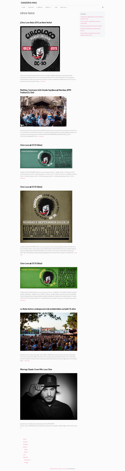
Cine (56, 7)
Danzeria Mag (29, 2)
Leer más (42, 81)
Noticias (31, 7)
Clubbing (39, 7)
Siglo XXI (63, 7)
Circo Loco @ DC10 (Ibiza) (31, 145)
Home (23, 7)
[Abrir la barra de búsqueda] (103, 7)
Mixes (26, 452)
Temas (26, 449)
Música (47, 7)
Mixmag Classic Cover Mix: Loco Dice (36, 369)
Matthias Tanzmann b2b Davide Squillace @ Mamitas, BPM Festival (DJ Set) (45, 91)
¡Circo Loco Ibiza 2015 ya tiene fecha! (36, 22)
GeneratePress (71, 468)
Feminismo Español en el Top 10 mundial (91, 26)
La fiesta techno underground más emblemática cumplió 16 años (48, 309)
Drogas (26, 462)
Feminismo (27, 460)
